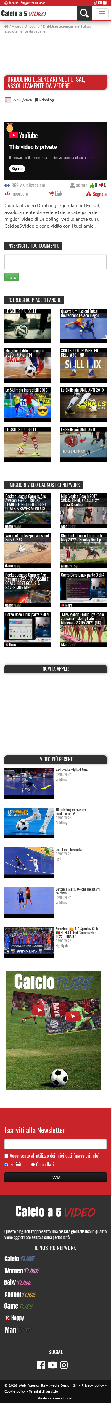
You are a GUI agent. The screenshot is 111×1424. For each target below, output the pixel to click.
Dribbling (32, 26)
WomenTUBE (55, 1270)
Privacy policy (92, 1385)
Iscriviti (16, 1164)
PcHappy (55, 1318)
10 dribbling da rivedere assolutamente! (71, 811)
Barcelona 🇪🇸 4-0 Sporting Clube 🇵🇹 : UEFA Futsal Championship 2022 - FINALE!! (77, 932)
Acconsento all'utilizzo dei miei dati (54, 1155)
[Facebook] (105, 2)
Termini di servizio (43, 1391)
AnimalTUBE (55, 1294)
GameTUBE (55, 1306)
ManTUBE (55, 1330)
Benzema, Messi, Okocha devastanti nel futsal (78, 890)
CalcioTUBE (56, 1259)
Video (16, 26)
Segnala (99, 193)
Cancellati (45, 1164)
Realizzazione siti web (55, 1398)
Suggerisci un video (33, 3)
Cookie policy (15, 1391)
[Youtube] (100, 2)
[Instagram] (95, 2)
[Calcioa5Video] (23, 13)
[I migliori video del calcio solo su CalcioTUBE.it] (53, 1030)
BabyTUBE (55, 1282)
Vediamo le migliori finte (72, 769)
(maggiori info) (86, 1155)
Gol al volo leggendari (69, 849)
